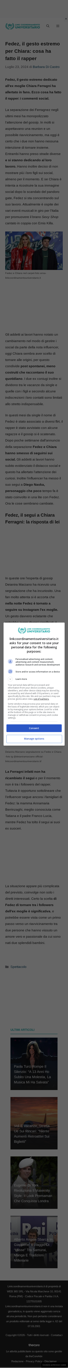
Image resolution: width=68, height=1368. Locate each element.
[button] (34, 679)
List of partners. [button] (41, 698)
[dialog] (34, 684)
